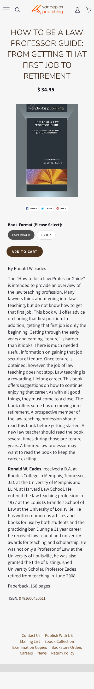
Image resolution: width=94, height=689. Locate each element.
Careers (26, 653)
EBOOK (46, 235)
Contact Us (31, 635)
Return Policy (62, 653)
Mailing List (30, 641)
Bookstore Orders (66, 647)
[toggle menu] (6, 10)
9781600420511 (32, 598)
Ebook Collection (59, 641)
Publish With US (59, 635)
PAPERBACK (21, 235)
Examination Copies (29, 647)
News (42, 653)
